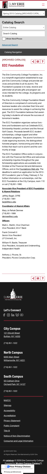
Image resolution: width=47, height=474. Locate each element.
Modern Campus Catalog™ (29, 463)
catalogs (10, 460)
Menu (42, 5)
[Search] (42, 33)
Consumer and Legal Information (18, 441)
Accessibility (9, 410)
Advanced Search (10, 45)
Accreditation (10, 415)
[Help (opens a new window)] (42, 61)
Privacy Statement (12, 420)
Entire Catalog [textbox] (9, 27)
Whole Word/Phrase (14, 39)
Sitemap (7, 405)
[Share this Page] (33, 61)
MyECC (7, 400)
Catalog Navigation (13, 52)
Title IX (7, 430)
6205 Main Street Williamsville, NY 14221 (14, 359)
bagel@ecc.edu (9, 202)
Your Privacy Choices (20, 466)
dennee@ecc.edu (10, 216)
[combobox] (23, 13)
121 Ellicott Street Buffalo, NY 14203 (12, 335)
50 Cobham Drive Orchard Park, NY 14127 (14, 382)
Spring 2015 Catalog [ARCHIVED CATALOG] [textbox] (23, 13)
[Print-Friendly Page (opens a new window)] (38, 61)
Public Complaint (11, 425)
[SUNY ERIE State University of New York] (13, 4)
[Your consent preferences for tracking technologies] (12, 472)
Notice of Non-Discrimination (17, 436)
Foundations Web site (29, 169)
